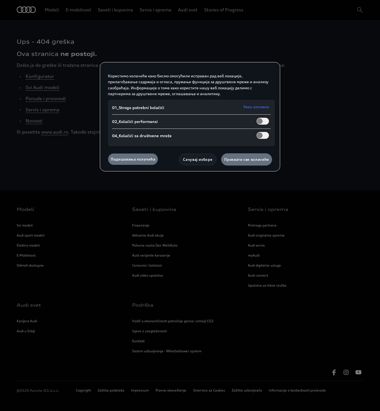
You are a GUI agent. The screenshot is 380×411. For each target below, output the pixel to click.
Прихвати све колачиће (246, 159)
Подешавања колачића (133, 159)
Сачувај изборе (197, 159)
